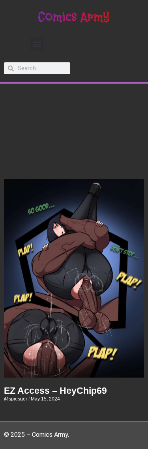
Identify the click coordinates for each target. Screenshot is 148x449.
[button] (36, 44)
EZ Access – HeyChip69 (55, 390)
